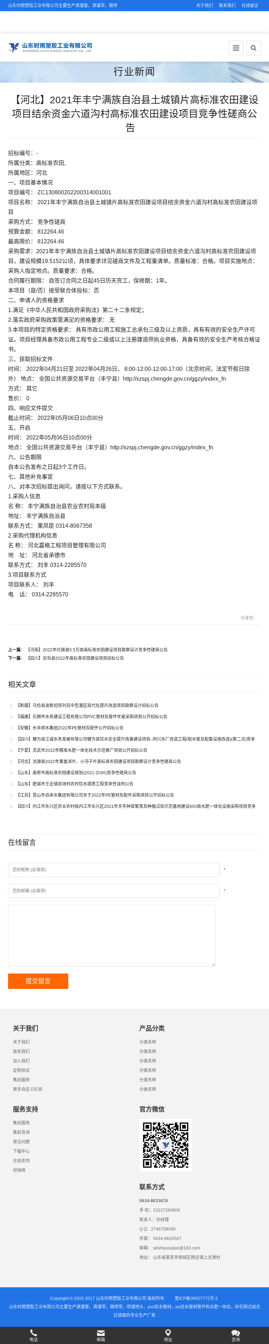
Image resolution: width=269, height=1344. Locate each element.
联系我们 (227, 5)
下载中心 (21, 1151)
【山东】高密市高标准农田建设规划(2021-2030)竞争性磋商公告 (77, 772)
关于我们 (204, 5)
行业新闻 (134, 72)
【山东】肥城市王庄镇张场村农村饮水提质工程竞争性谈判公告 (76, 784)
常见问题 (21, 1141)
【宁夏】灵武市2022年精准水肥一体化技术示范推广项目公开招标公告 (83, 750)
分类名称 (147, 1042)
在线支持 (21, 1160)
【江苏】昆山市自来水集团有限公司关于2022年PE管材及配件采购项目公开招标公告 (96, 795)
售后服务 (21, 1080)
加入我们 (21, 1061)
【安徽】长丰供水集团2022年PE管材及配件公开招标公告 (71, 728)
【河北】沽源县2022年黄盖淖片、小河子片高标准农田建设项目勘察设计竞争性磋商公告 (100, 761)
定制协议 (21, 1070)
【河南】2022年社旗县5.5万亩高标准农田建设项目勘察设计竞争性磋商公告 (98, 649)
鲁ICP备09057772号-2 (196, 1298)
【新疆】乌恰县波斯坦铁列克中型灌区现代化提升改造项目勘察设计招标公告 (89, 705)
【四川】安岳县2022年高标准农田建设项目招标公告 (75, 658)
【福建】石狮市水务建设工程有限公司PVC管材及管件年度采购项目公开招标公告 (93, 716)
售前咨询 (21, 1132)
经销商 (19, 1170)
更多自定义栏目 (27, 1089)
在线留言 (250, 5)
